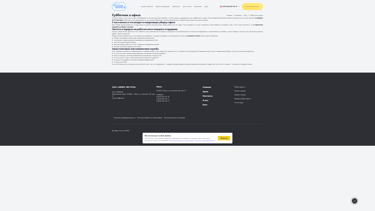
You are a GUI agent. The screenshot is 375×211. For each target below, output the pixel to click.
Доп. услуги (187, 6)
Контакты (207, 96)
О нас (205, 100)
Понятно (224, 138)
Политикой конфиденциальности (205, 140)
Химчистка (176, 6)
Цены (206, 6)
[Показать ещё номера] (239, 6)
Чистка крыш (238, 102)
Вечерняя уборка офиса (242, 98)
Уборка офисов (147, 6)
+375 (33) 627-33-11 (229, 6)
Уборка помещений (162, 6)
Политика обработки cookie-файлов (149, 118)
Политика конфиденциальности (124, 118)
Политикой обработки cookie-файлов (182, 140)
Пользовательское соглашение (174, 118)
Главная (207, 87)
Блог (245, 15)
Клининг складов (240, 95)
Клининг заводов (240, 91)
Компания (198, 6)
